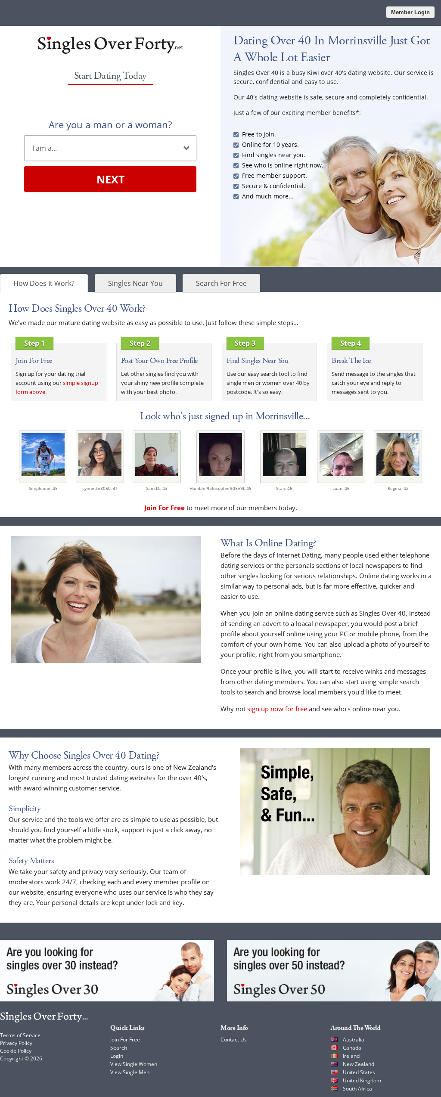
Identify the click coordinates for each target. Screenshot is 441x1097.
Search (118, 1047)
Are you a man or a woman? (110, 124)
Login (116, 1056)
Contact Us (233, 1039)
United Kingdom (362, 1080)
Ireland (351, 1056)
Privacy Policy (16, 1043)
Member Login (410, 12)
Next (110, 179)
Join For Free (125, 1039)
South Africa (357, 1088)
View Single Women (133, 1064)
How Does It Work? (44, 283)
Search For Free (221, 283)
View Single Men (129, 1072)
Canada (352, 1047)
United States (359, 1072)
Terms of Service (20, 1035)
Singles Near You (135, 283)
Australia (353, 1039)
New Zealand (358, 1064)
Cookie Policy (15, 1050)
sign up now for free (277, 708)
